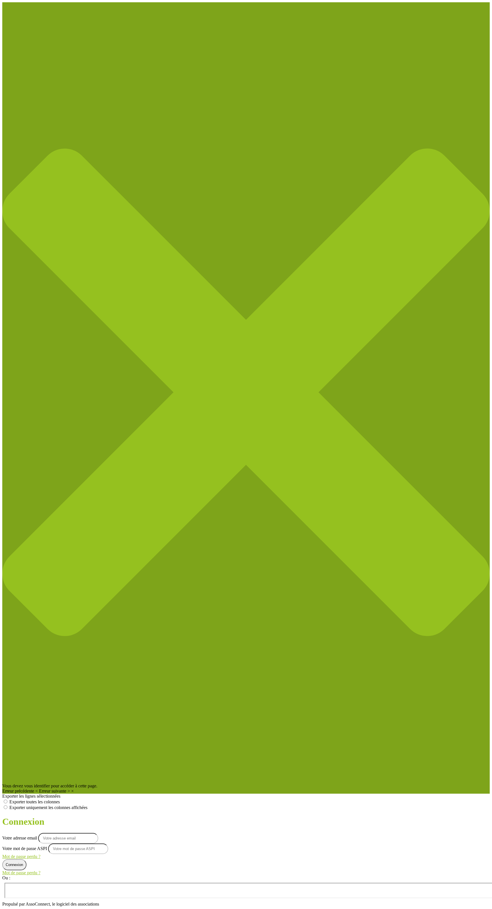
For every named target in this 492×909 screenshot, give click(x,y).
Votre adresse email (20, 838)
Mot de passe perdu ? (21, 856)
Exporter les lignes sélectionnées (31, 796)
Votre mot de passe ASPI (24, 848)
